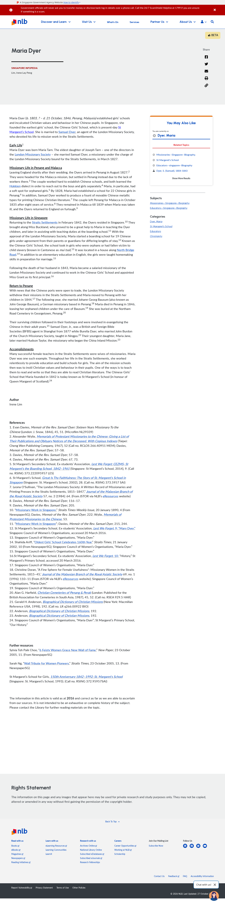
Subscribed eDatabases (91, 853)
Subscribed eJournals (90, 858)
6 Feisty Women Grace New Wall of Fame (67, 650)
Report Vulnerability (20, 887)
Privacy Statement (44, 887)
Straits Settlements (45, 222)
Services (134, 22)
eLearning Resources (55, 845)
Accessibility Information (202, 876)
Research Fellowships (90, 862)
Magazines (16, 853)
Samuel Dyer (66, 132)
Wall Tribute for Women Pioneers (46, 663)
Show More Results (181, 178)
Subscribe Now (156, 845)
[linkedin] (186, 848)
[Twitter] (206, 66)
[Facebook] (206, 58)
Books (14, 845)
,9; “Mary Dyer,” (114, 528)
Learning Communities (56, 849)
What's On (112, 22)
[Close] (219, 8)
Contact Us (159, 876)
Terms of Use (62, 887)
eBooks (15, 849)
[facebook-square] (193, 848)
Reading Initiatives (20, 862)
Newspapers (17, 858)
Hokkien (15, 186)
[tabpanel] (181, 166)
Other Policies (78, 887)
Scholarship (119, 853)
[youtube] (206, 848)
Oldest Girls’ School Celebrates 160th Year (63, 542)
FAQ (185, 876)
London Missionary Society (33, 154)
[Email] (206, 73)
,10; (106, 556)
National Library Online (91, 849)
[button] (203, 22)
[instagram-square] (199, 848)
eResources (110, 496)
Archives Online (87, 845)
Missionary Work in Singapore (36, 510)
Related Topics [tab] (181, 145)
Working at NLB (122, 849)
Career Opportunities (124, 845)
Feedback (173, 876)
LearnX (49, 853)
